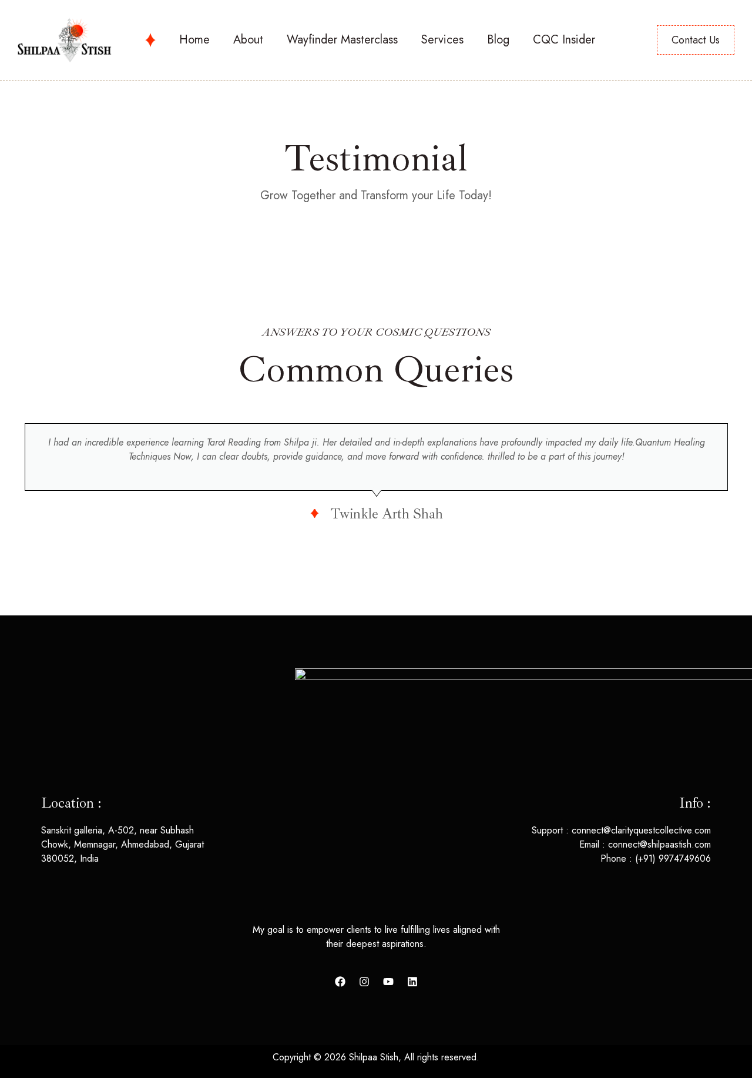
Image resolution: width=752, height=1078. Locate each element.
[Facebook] (340, 981)
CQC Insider (564, 39)
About (248, 39)
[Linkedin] (412, 981)
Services (442, 39)
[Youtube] (388, 981)
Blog (498, 39)
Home (194, 39)
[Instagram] (364, 981)
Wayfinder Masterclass (342, 39)
